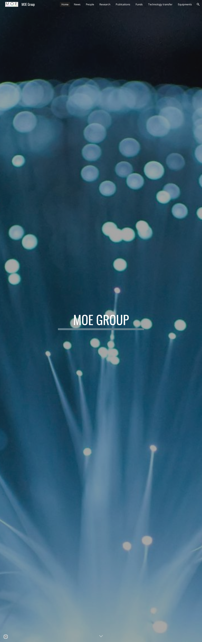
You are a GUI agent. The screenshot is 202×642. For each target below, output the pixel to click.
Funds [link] (139, 4)
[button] (198, 4)
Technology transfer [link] (160, 4)
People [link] (90, 4)
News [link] (77, 4)
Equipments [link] (185, 4)
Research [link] (104, 4)
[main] (101, 321)
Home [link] (64, 4)
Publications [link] (123, 4)
